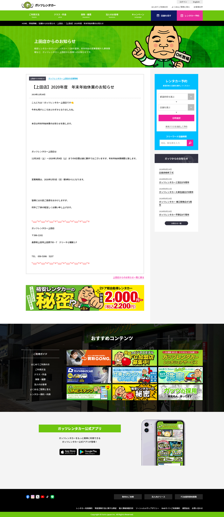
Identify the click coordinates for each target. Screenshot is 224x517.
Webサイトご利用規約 (171, 508)
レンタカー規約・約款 (40, 394)
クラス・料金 (60, 15)
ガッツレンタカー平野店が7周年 (174, 214)
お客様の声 (198, 7)
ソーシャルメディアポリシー (147, 508)
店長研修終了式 (166, 172)
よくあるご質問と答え (181, 7)
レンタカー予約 (192, 15)
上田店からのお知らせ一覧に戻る (128, 277)
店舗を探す (166, 15)
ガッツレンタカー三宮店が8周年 (174, 182)
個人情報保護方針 (126, 508)
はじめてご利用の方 (159, 7)
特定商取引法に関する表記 (106, 508)
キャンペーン (138, 15)
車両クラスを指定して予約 (176, 126)
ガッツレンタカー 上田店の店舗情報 (63, 78)
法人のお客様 (112, 15)
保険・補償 (86, 15)
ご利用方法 (34, 15)
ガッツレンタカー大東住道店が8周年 (176, 192)
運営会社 (186, 508)
